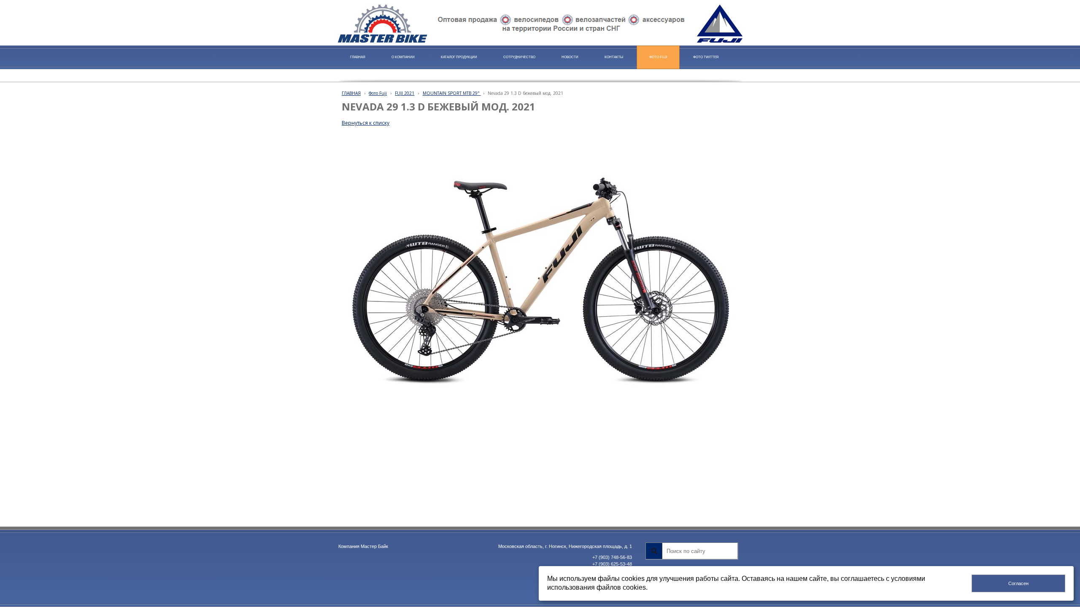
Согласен (1018, 583)
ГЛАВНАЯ (351, 93)
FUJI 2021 (404, 93)
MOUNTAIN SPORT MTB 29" (452, 93)
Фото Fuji (378, 93)
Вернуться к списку (365, 122)
